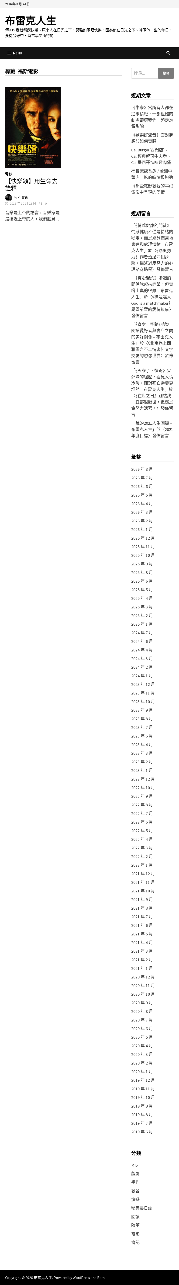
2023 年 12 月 (143, 684)
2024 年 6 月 (142, 641)
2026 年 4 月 (142, 503)
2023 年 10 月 (143, 701)
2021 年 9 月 (142, 899)
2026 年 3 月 (142, 512)
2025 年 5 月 (142, 589)
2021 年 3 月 (142, 951)
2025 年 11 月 (143, 546)
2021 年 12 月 (143, 873)
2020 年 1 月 (142, 1071)
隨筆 (135, 1225)
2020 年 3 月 (142, 1054)
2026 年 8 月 (142, 469)
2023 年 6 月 (142, 736)
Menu (17, 53)
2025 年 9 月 (142, 564)
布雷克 (23, 197)
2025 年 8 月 (142, 572)
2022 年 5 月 (142, 830)
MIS (134, 1165)
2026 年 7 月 (142, 478)
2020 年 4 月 (142, 1045)
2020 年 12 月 (143, 977)
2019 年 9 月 (142, 1106)
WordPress (81, 1277)
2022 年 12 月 (143, 779)
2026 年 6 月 (142, 486)
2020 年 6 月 (142, 1028)
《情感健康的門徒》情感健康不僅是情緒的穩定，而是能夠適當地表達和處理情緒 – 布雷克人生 (152, 238)
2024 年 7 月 (142, 632)
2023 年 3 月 (142, 753)
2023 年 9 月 (142, 710)
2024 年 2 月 (142, 667)
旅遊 (135, 1199)
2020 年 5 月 (142, 1037)
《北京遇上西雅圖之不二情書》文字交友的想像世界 (152, 349)
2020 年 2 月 (142, 1063)
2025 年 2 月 (142, 615)
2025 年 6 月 (142, 581)
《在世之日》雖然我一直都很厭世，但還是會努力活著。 (152, 402)
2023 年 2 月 (142, 761)
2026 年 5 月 (142, 495)
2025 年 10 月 (143, 555)
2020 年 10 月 (143, 994)
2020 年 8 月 (142, 1011)
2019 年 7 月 (142, 1123)
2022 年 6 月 (142, 822)
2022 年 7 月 (142, 813)
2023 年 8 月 (142, 718)
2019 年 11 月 (143, 1088)
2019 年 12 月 (143, 1080)
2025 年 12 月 (143, 538)
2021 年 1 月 (142, 968)
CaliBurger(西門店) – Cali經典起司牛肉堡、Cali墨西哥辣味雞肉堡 (151, 156)
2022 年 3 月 (142, 848)
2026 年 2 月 (142, 521)
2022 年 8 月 (142, 805)
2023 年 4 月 (142, 744)
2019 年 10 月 (143, 1097)
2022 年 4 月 (142, 839)
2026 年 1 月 (142, 529)
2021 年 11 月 (143, 882)
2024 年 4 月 (142, 650)
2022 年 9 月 (142, 796)
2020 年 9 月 (142, 1002)
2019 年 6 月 (142, 1132)
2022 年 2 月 (142, 856)
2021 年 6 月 (142, 925)
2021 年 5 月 (142, 934)
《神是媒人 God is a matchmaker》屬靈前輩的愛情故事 (152, 303)
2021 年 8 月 (142, 908)
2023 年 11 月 (143, 693)
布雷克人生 (30, 20)
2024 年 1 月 (142, 675)
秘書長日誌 (141, 1208)
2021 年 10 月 (143, 891)
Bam (101, 1277)
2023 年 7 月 (142, 727)
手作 (135, 1182)
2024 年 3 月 (142, 658)
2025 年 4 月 (142, 598)
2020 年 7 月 (142, 1020)
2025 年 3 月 (142, 607)
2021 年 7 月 (142, 916)
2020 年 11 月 (143, 985)
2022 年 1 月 (142, 865)
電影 (8, 174)
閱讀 (135, 1216)
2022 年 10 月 (143, 787)
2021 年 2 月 (142, 959)
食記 (135, 1242)
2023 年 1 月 (142, 770)
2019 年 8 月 (142, 1114)
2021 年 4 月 (142, 942)
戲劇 (135, 1173)
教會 (135, 1191)
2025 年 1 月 (142, 624)
